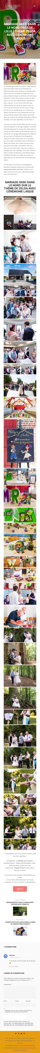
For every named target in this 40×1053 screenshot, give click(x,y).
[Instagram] (18, 1033)
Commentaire (8, 984)
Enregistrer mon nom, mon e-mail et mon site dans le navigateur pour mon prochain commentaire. (18, 1011)
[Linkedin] (21, 1033)
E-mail (17, 1001)
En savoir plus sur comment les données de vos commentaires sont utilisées (18, 1024)
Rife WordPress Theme (13, 1038)
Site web (28, 1001)
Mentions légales (27, 1038)
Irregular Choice (19, 868)
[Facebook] (16, 1033)
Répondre (14, 966)
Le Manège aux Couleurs (24, 861)
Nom (5, 1001)
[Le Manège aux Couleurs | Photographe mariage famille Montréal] (13, 6)
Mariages (26, 19)
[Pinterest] (24, 1033)
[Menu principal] (34, 6)
